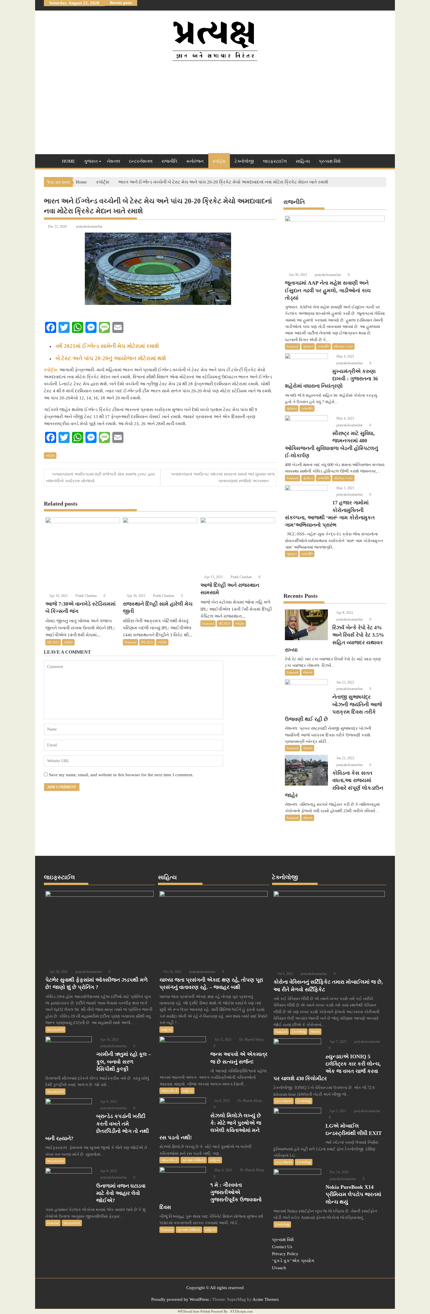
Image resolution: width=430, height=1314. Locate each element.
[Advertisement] (215, 108)
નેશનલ (113, 161)
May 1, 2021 (345, 488)
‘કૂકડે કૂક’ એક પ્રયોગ (293, 1260)
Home (68, 161)
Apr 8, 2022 (344, 613)
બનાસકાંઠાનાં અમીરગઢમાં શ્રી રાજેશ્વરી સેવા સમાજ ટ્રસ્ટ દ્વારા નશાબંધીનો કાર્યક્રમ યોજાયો (100, 477)
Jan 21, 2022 (345, 758)
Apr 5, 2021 (337, 1111)
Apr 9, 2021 (108, 1102)
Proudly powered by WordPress (180, 1299)
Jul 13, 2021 (223, 1040)
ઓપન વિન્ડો (169, 1091)
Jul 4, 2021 (285, 974)
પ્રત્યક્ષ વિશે (330, 161)
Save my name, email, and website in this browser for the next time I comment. (121, 774)
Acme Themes (265, 1299)
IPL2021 (53, 642)
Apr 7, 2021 (337, 1042)
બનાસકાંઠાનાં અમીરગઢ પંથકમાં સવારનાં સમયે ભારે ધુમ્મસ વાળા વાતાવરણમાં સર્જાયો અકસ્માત (223, 477)
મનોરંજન (195, 161)
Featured (130, 642)
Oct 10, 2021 (172, 972)
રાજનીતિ (169, 161)
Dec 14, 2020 (338, 1172)
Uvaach (279, 1267)
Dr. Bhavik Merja (251, 1040)
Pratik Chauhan (86, 596)
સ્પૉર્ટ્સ (219, 161)
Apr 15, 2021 (213, 577)
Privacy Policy (285, 1253)
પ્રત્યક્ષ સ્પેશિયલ (193, 1160)
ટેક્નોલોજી (244, 161)
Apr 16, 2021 (58, 596)
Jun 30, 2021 (297, 275)
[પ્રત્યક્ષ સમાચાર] (49, 160)
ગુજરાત (91, 161)
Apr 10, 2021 (109, 1040)
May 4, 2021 (345, 356)
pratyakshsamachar (89, 226)
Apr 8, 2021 (108, 1171)
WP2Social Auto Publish (194, 1311)
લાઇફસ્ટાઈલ (275, 161)
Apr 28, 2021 (58, 972)
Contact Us (282, 1246)
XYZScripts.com (241, 1311)
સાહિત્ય (303, 161)
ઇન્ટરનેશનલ (140, 161)
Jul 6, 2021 (222, 1101)
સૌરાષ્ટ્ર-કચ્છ (343, 346)
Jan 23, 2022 (345, 682)
